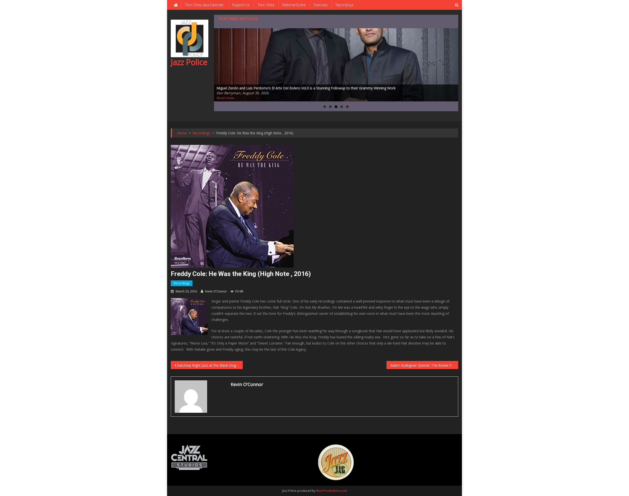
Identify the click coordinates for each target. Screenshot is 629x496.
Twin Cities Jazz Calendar (204, 5)
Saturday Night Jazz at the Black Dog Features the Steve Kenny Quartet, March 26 (210, 365)
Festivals (321, 5)
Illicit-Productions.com (331, 491)
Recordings (345, 5)
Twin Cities (265, 5)
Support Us (240, 5)
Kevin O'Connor (216, 291)
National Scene (294, 5)
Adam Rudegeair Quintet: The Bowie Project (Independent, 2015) (424, 365)
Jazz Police (189, 62)
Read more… (226, 98)
